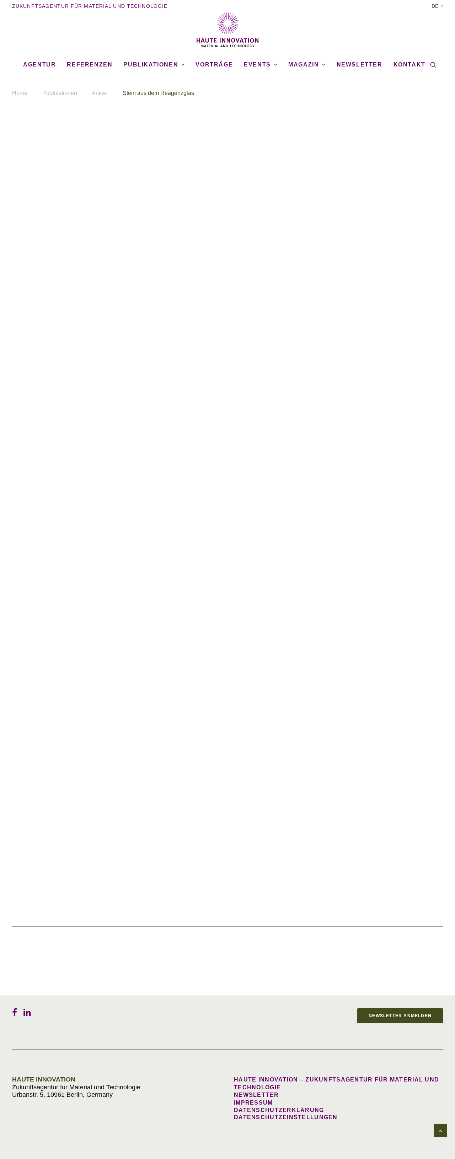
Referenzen (89, 65)
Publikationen (150, 65)
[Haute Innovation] (227, 30)
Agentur (39, 65)
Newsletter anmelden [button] (400, 1015)
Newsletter (359, 65)
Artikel (100, 93)
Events (257, 65)
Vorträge (214, 65)
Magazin (303, 65)
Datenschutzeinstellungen (286, 1117)
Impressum (253, 1103)
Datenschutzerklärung (279, 1110)
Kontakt (409, 65)
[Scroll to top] (440, 1130)
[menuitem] (437, 6)
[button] (433, 64)
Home (19, 93)
